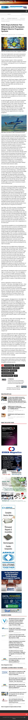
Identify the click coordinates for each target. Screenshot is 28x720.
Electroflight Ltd (6, 368)
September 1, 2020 (6, 403)
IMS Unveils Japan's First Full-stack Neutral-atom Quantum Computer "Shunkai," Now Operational (17, 679)
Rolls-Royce (13, 370)
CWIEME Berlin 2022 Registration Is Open (16, 415)
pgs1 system (5, 370)
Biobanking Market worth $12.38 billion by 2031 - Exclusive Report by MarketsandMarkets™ (17, 686)
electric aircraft (9, 365)
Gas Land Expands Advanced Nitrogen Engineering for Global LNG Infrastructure (17, 700)
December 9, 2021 (12, 416)
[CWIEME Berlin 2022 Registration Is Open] (4, 415)
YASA (16, 375)
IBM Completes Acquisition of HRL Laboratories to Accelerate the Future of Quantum (17, 673)
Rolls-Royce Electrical (7, 373)
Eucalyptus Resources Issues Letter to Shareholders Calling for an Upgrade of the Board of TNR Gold (17, 653)
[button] (26, 11)
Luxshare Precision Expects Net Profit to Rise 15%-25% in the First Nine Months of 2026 (17, 636)
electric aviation (20, 365)
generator (15, 368)
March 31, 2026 (11, 410)
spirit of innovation (7, 375)
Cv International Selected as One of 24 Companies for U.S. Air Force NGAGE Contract (17, 694)
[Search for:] (14, 14)
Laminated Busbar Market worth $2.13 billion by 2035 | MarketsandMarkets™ (17, 660)
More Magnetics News (6, 665)
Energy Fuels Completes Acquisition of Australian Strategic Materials (17, 630)
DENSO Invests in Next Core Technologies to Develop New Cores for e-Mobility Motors (17, 407)
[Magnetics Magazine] (14, 3)
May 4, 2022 (5, 34)
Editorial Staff (12, 34)
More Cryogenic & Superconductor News (11, 706)
